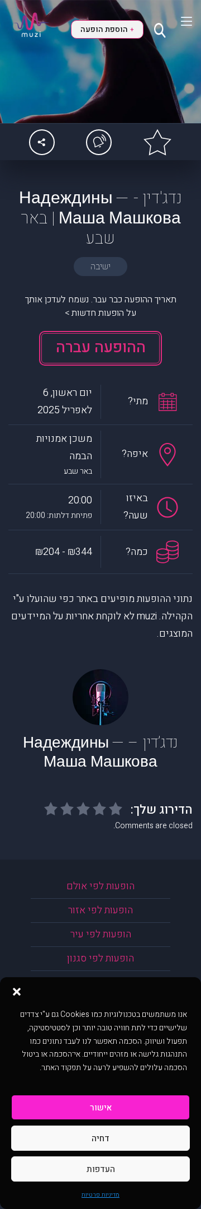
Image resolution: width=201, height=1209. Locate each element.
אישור (101, 1107)
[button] (16, 991)
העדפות (101, 1169)
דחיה (100, 1138)
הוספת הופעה (106, 29)
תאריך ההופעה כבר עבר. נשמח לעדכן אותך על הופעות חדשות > (100, 306)
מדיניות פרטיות (100, 1194)
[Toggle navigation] (179, 21)
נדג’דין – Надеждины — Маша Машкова (100, 752)
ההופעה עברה (101, 347)
